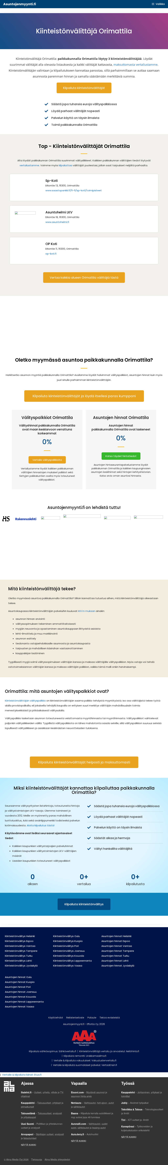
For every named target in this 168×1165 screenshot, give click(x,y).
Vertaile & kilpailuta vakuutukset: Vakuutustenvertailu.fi (85, 1060)
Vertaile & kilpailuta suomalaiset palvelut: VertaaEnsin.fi (85, 1065)
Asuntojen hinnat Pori (18, 987)
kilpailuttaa (65, 165)
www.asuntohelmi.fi (57, 222)
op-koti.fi (50, 253)
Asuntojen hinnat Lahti (114, 960)
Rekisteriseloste (75, 1017)
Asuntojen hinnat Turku (115, 955)
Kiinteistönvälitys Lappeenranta (72, 960)
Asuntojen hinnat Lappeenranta (24, 1001)
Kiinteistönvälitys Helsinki (20, 936)
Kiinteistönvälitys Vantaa (20, 946)
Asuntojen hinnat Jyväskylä (117, 965)
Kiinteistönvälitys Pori (66, 946)
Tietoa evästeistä (110, 1017)
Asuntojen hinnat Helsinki (116, 936)
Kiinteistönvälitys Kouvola (68, 955)
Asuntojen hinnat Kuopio (20, 982)
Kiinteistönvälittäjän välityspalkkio (25, 700)
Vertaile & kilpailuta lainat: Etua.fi (22, 1074)
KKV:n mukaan (86, 611)
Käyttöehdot (55, 1017)
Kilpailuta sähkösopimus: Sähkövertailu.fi (52, 1051)
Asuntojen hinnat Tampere (117, 951)
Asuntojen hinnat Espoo (115, 941)
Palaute (91, 1017)
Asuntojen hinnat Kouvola (20, 996)
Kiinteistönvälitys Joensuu (69, 951)
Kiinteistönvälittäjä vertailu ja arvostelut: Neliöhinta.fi (109, 1051)
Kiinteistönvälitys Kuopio (68, 941)
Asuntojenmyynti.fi (19, 4)
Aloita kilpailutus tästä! (41, 825)
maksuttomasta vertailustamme (136, 64)
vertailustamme (29, 165)
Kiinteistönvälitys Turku (18, 955)
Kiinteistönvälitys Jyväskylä (21, 965)
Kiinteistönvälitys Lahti (18, 960)
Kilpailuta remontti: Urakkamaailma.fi (85, 1056)
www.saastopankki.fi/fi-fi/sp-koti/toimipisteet (73, 190)
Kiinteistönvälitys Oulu (66, 936)
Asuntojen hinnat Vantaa (116, 946)
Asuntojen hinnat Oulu (18, 977)
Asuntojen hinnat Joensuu (21, 992)
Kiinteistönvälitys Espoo (19, 941)
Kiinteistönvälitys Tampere (21, 951)
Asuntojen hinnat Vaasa (19, 1006)
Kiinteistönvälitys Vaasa (67, 965)
